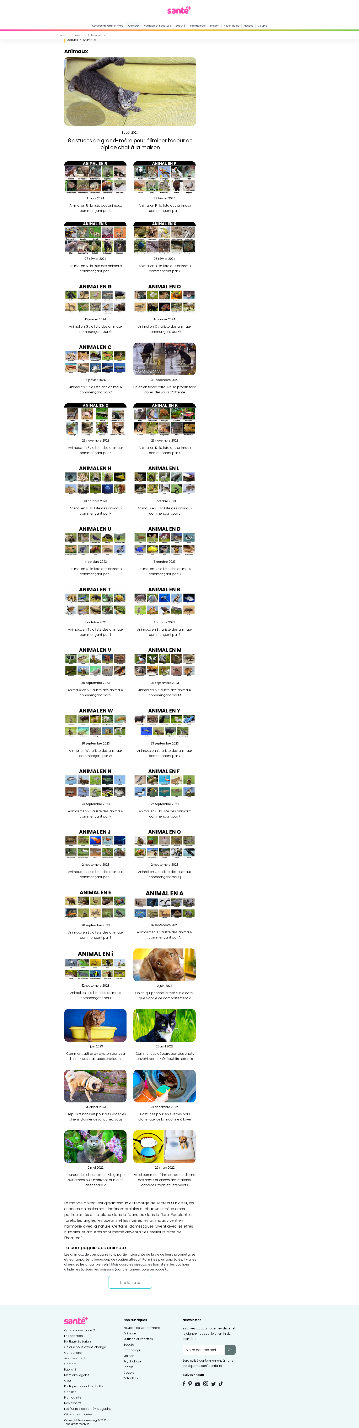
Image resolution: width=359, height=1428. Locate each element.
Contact (70, 1364)
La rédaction (73, 1336)
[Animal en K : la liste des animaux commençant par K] (164, 419)
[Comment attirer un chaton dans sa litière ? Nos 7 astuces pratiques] (95, 1025)
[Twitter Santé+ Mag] (213, 1384)
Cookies (70, 1392)
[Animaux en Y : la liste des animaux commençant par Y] (164, 722)
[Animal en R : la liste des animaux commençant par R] (95, 177)
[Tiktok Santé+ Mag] (221, 1383)
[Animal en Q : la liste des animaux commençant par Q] (164, 843)
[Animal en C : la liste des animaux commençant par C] (95, 358)
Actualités (130, 1378)
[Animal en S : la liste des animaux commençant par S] (95, 237)
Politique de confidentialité (83, 1386)
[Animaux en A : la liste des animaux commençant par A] (164, 904)
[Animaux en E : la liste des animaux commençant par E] (95, 904)
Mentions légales (76, 1375)
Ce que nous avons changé (85, 1347)
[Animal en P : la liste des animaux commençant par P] (164, 177)
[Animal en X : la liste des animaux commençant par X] (164, 237)
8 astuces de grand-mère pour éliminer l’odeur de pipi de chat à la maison (130, 144)
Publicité (70, 1369)
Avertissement (74, 1358)
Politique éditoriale (77, 1341)
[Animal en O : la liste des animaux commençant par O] (164, 298)
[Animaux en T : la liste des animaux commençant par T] (95, 601)
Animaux (133, 25)
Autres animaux (98, 35)
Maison (214, 25)
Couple (262, 25)
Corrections (73, 1353)
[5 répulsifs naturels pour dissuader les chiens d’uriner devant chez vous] (95, 1086)
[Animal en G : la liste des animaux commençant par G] (95, 298)
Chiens (76, 35)
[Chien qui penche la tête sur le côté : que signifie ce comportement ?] (164, 964)
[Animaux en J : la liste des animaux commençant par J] (95, 843)
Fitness (248, 25)
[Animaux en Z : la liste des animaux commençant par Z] (95, 419)
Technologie (198, 25)
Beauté (180, 25)
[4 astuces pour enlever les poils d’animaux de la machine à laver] (164, 1086)
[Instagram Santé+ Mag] (205, 1383)
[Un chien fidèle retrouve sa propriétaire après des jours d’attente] (164, 358)
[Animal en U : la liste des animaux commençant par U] (95, 540)
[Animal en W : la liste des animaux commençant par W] (95, 722)
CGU (67, 1381)
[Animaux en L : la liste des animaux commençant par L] (164, 480)
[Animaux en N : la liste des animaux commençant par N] (95, 783)
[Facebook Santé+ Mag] (184, 1383)
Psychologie (231, 25)
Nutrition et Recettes (157, 25)
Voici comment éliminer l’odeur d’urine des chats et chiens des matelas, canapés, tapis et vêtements (164, 1180)
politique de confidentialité (202, 1366)
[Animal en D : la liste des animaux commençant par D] (164, 540)
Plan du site (72, 1397)
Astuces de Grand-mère (107, 25)
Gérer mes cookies (78, 1414)
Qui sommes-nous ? (79, 1330)
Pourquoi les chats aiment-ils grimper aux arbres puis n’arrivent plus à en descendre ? (96, 1180)
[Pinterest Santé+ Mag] (190, 1383)
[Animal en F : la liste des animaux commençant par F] (164, 783)
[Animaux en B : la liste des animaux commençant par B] (164, 601)
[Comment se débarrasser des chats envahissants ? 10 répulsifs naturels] (164, 1025)
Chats (60, 35)
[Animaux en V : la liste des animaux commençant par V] (95, 661)
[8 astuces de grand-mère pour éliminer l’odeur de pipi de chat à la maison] (130, 91)
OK (230, 1349)
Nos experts (72, 1403)
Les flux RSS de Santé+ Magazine (88, 1409)
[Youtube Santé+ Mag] (197, 1384)
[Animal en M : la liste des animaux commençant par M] (164, 661)
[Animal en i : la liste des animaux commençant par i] (95, 964)
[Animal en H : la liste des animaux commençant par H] (95, 480)
